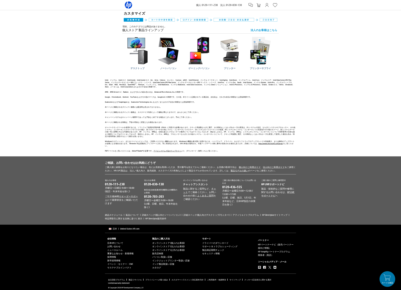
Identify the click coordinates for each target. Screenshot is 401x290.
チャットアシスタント (195, 184)
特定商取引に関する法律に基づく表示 (123, 218)
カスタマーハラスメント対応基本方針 (187, 280)
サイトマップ (235, 280)
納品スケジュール (113, 215)
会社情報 (111, 238)
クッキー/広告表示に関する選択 (257, 280)
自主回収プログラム (116, 280)
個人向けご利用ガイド (250, 167)
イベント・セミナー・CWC (120, 264)
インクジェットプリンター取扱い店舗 (171, 260)
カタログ (156, 267)
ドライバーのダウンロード (215, 243)
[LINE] (259, 267)
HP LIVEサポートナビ (272, 184)
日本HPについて (115, 243)
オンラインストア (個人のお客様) (168, 243)
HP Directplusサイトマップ (274, 215)
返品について (132, 215)
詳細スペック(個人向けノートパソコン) (161, 215)
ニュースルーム (115, 250)
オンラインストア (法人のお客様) (168, 246)
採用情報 (111, 257)
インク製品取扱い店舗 (163, 264)
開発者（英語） (265, 255)
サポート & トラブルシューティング (219, 246)
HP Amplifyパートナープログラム (274, 251)
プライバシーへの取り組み (156, 280)
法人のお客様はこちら (264, 30)
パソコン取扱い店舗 (162, 257)
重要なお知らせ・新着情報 (120, 253)
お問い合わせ (113, 246)
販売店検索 (157, 253)
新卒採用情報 (113, 260)
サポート (206, 238)
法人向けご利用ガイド (274, 167)
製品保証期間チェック (213, 250)
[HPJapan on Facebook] (264, 267)
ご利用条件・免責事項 (216, 280)
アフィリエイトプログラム (246, 215)
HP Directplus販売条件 (155, 218)
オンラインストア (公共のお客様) (168, 250)
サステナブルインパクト (119, 267)
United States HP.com (129, 228)
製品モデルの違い (239, 170)
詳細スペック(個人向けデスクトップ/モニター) (206, 215)
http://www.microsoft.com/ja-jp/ (270, 143)
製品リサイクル (135, 280)
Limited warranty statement (119, 283)
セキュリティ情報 (211, 253)
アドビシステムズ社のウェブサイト (167, 151)
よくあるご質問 (205, 195)
